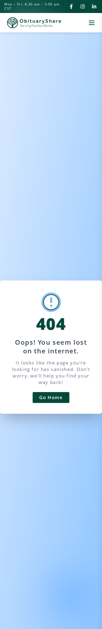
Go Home (51, 397)
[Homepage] (34, 22)
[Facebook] (71, 6)
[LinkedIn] (94, 6)
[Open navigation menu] (92, 23)
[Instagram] (82, 6)
